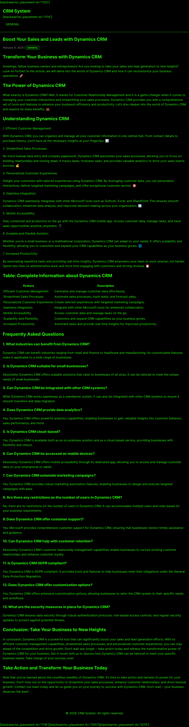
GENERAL (12, 24)
